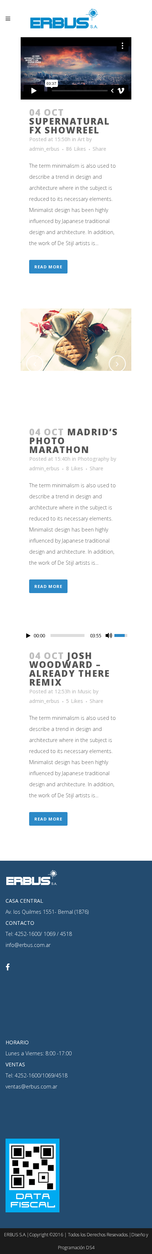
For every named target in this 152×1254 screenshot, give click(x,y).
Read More (48, 266)
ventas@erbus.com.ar (31, 1086)
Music (84, 691)
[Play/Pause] (28, 635)
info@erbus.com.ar (28, 944)
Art (81, 139)
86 (76, 148)
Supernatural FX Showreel (69, 125)
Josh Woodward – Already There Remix (69, 668)
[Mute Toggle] (109, 635)
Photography (93, 458)
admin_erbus (44, 148)
